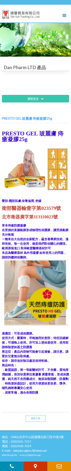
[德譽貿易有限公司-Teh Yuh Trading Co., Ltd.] (21, 13)
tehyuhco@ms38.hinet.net (30, 450)
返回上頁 (35, 418)
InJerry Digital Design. (30, 455)
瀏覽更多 (33, 98)
